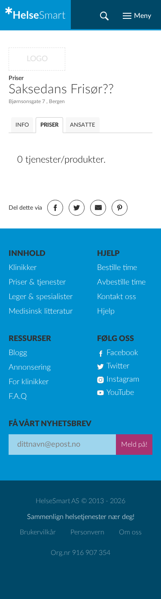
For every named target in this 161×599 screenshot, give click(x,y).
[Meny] (137, 15)
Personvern (87, 532)
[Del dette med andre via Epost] (98, 208)
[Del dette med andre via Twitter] (77, 208)
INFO (22, 125)
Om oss (130, 532)
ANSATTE (82, 125)
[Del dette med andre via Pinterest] (120, 208)
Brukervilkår (38, 532)
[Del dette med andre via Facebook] (55, 208)
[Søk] (104, 15)
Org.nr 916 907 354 (80, 552)
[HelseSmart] (35, 14)
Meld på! (134, 444)
